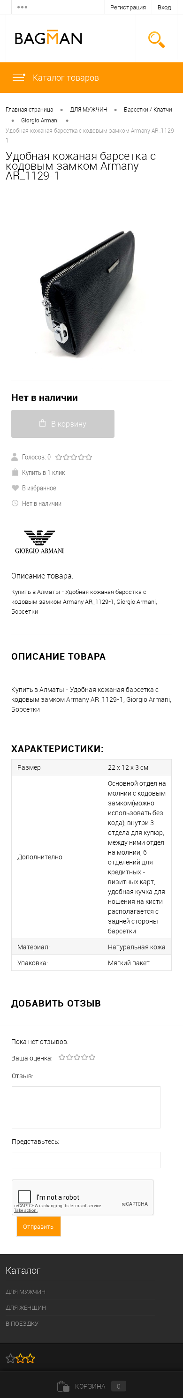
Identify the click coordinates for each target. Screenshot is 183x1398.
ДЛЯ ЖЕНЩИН (26, 1307)
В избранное (39, 487)
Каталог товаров (65, 77)
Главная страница (29, 109)
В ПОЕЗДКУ (22, 1323)
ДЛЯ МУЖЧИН (88, 109)
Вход (164, 7)
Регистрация (128, 7)
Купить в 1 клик (43, 472)
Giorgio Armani (40, 120)
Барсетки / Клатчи (148, 109)
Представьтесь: (35, 1141)
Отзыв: (22, 1075)
